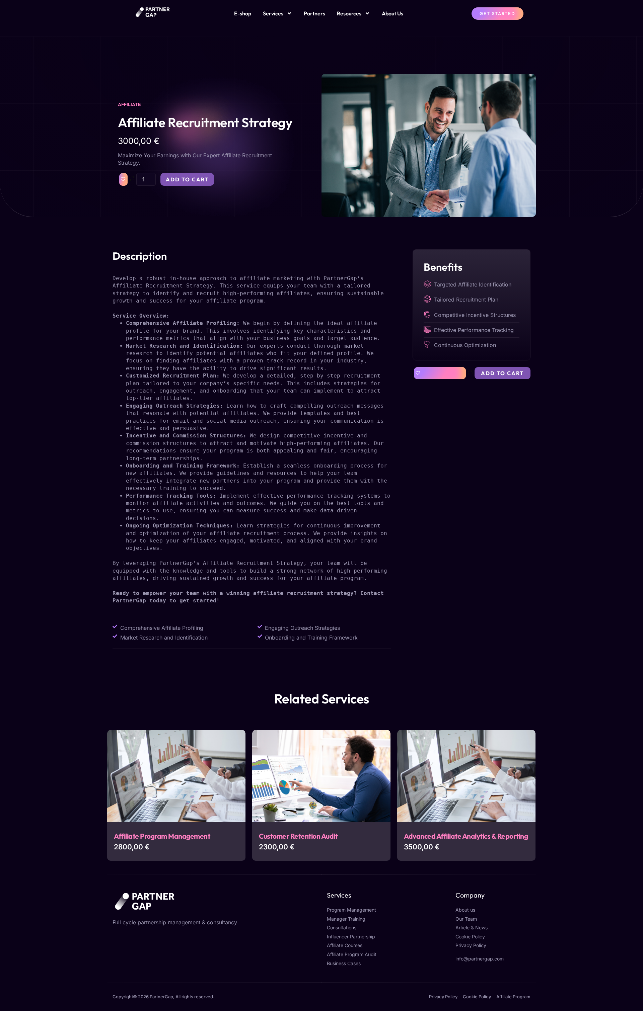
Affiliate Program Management (162, 836)
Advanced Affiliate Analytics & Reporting (466, 836)
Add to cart (187, 179)
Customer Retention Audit (298, 836)
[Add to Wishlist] (123, 179)
